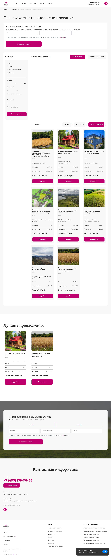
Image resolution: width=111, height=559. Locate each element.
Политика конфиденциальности (12, 548)
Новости (42, 3)
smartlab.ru (15, 554)
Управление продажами (54, 528)
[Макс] (106, 3)
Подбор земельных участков (55, 546)
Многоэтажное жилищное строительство (94, 528)
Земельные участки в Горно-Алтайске (40, 268)
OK (105, 551)
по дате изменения (96, 124)
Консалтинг (51, 540)
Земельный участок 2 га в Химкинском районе (94, 152)
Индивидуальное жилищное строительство (95, 531)
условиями (63, 37)
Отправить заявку (23, 44)
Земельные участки (9, 536)
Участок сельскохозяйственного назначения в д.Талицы (41, 211)
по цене (66, 124)
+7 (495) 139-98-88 (95, 3)
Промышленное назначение (91, 534)
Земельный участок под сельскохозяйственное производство (67, 269)
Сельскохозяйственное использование (94, 543)
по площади (80, 124)
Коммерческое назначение (91, 537)
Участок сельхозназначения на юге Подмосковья (92, 211)
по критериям (96, 56)
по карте (77, 56)
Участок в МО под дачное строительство (68, 152)
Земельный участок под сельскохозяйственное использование (67, 211)
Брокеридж (51, 543)
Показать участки (17, 114)
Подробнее (42, 181)
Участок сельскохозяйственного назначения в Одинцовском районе (41, 154)
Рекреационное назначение (91, 540)
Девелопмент (51, 534)
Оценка (50, 537)
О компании (32, 3)
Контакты (50, 3)
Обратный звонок (93, 4)
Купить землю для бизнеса (55, 531)
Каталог (16, 3)
